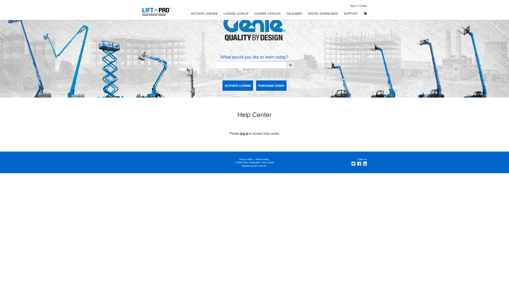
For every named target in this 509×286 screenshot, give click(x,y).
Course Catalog (267, 13)
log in (244, 133)
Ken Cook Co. (260, 165)
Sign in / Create (358, 5)
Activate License (204, 13)
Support (351, 13)
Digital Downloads (323, 13)
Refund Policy (262, 159)
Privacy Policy (246, 159)
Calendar (294, 13)
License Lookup (236, 13)
